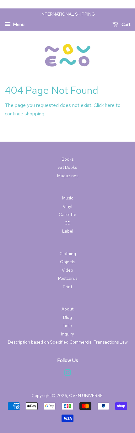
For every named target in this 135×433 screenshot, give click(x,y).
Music (67, 198)
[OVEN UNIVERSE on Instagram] (67, 374)
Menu (18, 24)
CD (67, 223)
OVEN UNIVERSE (86, 395)
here (110, 105)
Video (67, 270)
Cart (125, 24)
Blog (67, 317)
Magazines (67, 176)
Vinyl (67, 206)
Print (67, 287)
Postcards (67, 278)
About (67, 309)
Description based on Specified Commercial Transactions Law (67, 342)
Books (67, 159)
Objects (67, 261)
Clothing (67, 253)
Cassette (67, 214)
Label (67, 231)
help (67, 325)
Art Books (67, 167)
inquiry (67, 334)
